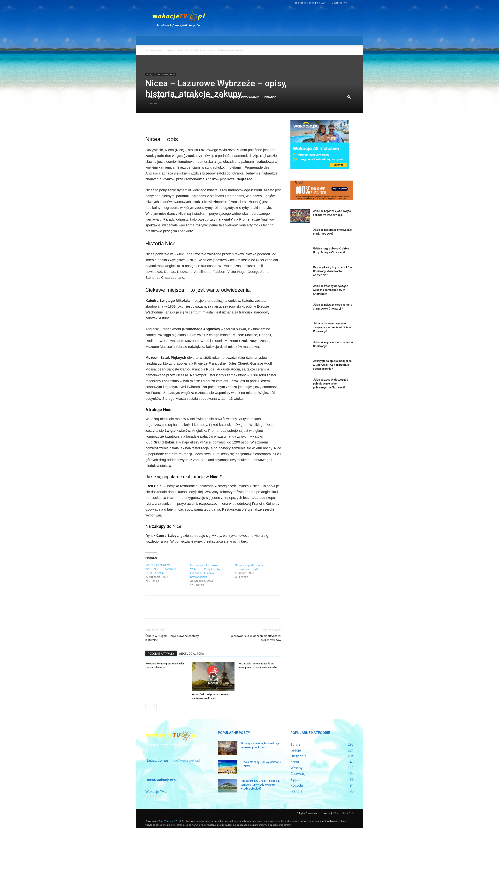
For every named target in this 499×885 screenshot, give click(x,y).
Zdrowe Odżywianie (244, 97)
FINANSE (270, 97)
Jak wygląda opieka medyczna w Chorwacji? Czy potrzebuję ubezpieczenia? (332, 364)
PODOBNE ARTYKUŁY (161, 653)
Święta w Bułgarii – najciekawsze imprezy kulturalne (172, 638)
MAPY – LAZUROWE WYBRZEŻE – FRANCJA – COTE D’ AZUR (161, 569)
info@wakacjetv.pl (185, 760)
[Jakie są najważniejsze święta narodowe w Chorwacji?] (300, 216)
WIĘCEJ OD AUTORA (191, 653)
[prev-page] (147, 706)
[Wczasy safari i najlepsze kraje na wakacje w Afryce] (227, 748)
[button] (349, 97)
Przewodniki (213, 97)
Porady (176, 97)
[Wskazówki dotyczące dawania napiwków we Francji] (213, 676)
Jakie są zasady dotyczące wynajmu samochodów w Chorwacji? (330, 289)
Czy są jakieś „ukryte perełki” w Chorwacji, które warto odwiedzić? (332, 271)
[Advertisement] (249, 63)
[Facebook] (149, 124)
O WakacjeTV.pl (339, 2)
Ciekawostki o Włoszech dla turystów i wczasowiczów (256, 638)
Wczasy (192, 97)
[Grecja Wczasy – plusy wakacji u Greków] (227, 767)
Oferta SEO (348, 813)
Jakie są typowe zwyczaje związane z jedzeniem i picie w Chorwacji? (332, 327)
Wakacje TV (156, 97)
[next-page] (154, 706)
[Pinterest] (167, 124)
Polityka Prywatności (307, 813)
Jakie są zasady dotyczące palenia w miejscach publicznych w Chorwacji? (330, 383)
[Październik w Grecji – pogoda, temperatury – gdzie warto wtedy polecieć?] (227, 785)
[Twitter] (158, 124)
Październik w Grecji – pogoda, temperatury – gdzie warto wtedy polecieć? (260, 784)
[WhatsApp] (176, 124)
